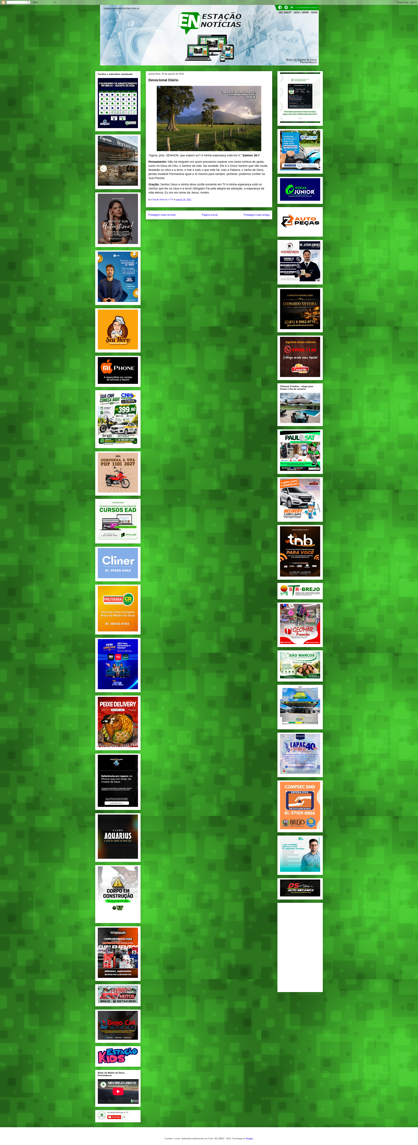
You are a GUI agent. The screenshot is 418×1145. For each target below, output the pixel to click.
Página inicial (210, 214)
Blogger (249, 1138)
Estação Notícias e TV (162, 199)
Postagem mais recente (162, 214)
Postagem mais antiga (257, 214)
